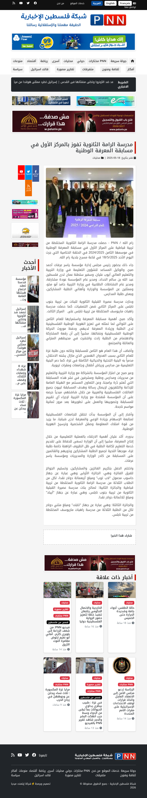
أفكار (130, 69)
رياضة (44, 61)
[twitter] (28, 4)
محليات (68, 61)
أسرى (55, 61)
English (110, 3)
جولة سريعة (119, 61)
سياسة (17, 69)
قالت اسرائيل (39, 69)
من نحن (60, 3)
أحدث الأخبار (29, 265)
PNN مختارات (97, 61)
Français (125, 3)
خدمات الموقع (77, 3)
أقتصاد (31, 61)
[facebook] (35, 4)
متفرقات (88, 69)
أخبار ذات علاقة (114, 577)
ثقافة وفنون (110, 69)
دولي (80, 61)
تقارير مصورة (65, 69)
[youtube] (21, 4)
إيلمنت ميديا (17, 783)
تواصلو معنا (130, 7)
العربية (97, 3)
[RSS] (13, 4)
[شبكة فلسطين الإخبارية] (73, 19)
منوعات (18, 61)
